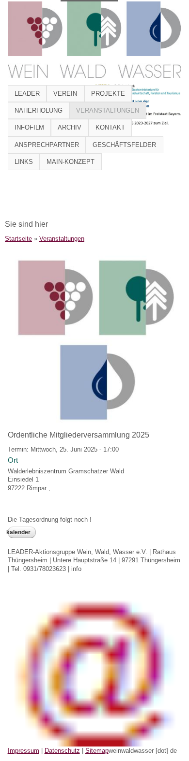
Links (24, 161)
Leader (27, 93)
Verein (65, 93)
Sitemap (97, 750)
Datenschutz (62, 750)
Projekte (108, 93)
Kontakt (110, 127)
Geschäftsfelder (124, 144)
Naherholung (39, 110)
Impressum (23, 750)
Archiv (69, 127)
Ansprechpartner (47, 144)
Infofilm (29, 127)
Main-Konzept (70, 161)
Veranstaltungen (107, 110)
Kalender (19, 532)
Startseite (18, 238)
